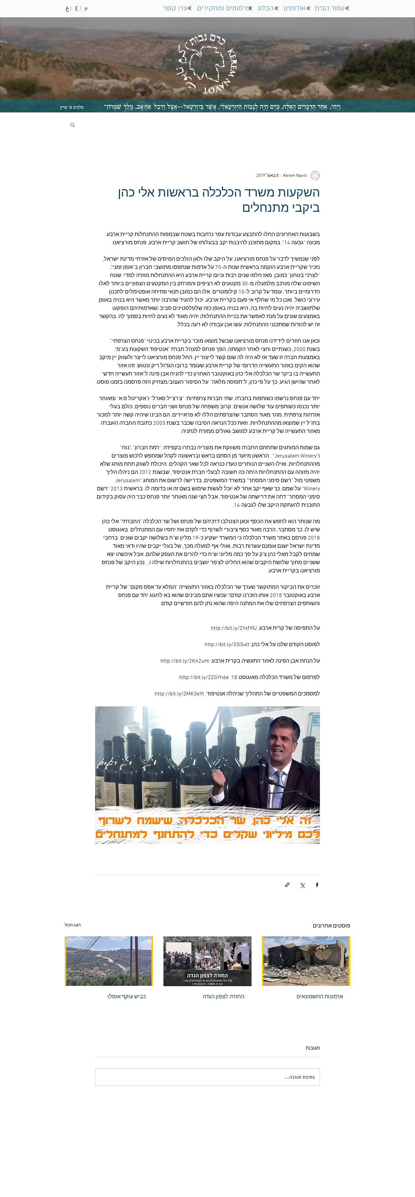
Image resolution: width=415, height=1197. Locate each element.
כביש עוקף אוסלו (127, 997)
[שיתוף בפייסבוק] (317, 885)
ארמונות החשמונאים (320, 997)
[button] (72, 124)
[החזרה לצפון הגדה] (207, 961)
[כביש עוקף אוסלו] (109, 961)
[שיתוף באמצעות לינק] (287, 885)
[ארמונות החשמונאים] (306, 961)
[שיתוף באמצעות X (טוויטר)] (302, 885)
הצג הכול (73, 925)
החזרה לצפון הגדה (223, 997)
